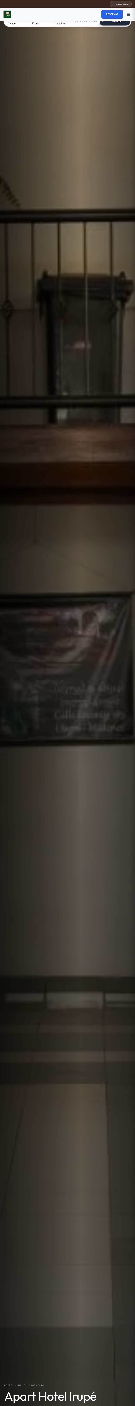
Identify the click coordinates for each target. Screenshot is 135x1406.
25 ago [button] (35, 23)
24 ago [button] (12, 23)
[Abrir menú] (128, 14)
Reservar (112, 14)
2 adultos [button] (60, 23)
